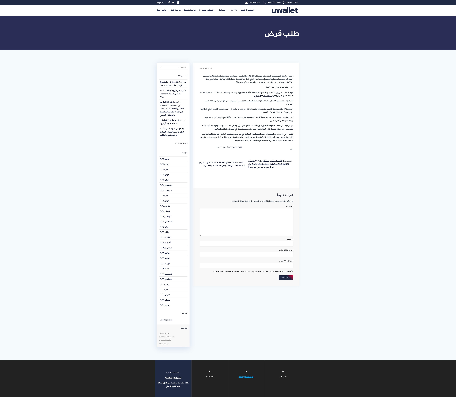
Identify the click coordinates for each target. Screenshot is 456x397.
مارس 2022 (165, 295)
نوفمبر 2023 (165, 237)
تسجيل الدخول (164, 333)
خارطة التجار (175, 10)
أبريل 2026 (164, 175)
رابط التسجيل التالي (263, 96)
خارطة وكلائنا (190, 10)
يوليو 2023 (165, 253)
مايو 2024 (164, 227)
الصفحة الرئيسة (247, 10)
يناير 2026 (164, 180)
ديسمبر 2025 (166, 185)
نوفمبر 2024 (165, 216)
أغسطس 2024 (166, 222)
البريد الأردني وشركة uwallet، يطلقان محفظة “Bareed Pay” (173, 93)
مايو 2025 (164, 195)
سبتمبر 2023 (166, 248)
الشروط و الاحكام (173, 378)
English (160, 3)
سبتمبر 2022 (166, 279)
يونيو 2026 (164, 164)
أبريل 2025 (164, 201)
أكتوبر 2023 (165, 242)
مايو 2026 (164, 169)
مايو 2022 (164, 289)
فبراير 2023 (165, 263)
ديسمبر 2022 (166, 274)
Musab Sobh (237, 147)
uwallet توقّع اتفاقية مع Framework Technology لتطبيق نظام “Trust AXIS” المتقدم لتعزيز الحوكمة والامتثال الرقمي (172, 108)
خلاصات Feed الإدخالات (167, 337)
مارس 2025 (165, 206)
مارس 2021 (164, 305)
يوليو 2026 (164, 159)
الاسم (290, 240)
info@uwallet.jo (254, 2)
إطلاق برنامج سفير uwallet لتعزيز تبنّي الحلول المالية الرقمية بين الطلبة (172, 132)
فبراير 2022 (165, 300)
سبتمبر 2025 (166, 190)
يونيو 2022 (164, 284)
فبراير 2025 (165, 211)
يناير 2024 (164, 232)
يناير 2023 (164, 269)
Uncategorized (206, 68)
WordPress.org (164, 343)
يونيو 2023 (165, 258)
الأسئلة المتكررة (206, 10)
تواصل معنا (161, 10)
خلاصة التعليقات (165, 340)
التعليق (289, 206)
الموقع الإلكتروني (286, 261)
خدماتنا (222, 10)
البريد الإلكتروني (286, 250)
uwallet (234, 10)
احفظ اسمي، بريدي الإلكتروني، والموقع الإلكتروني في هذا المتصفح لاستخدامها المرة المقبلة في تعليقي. (252, 272)
